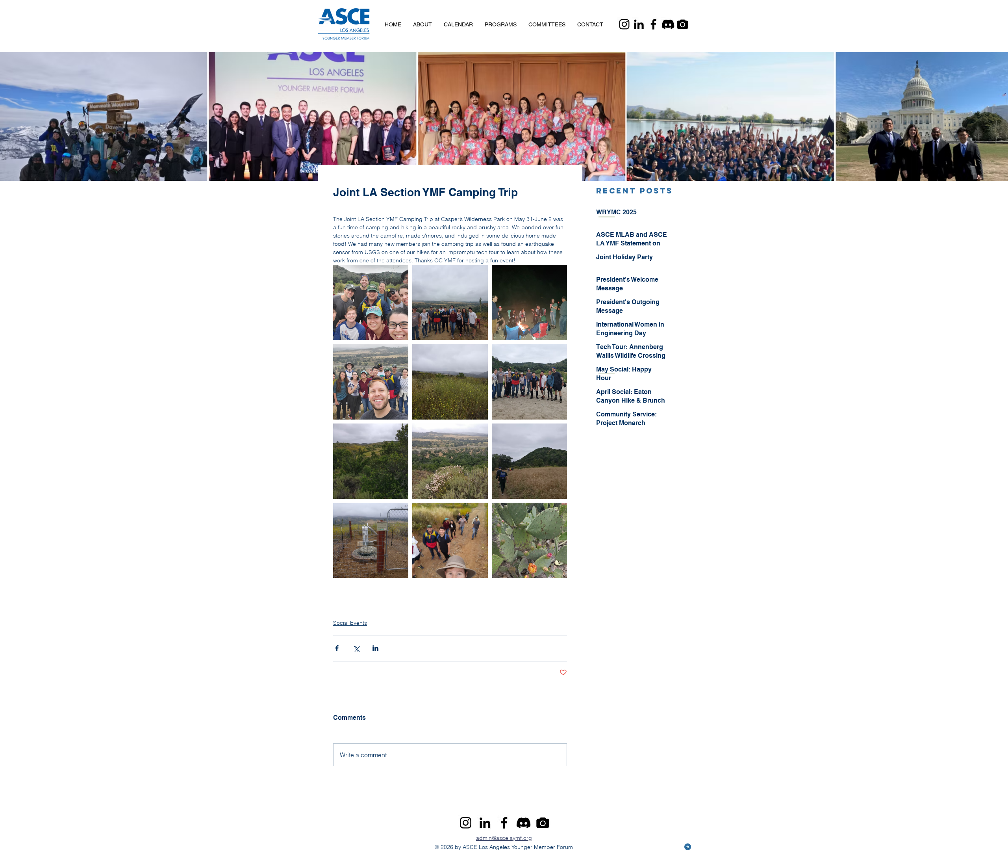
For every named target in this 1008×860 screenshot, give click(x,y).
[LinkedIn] (639, 24)
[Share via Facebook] (337, 648)
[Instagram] (624, 24)
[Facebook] (653, 24)
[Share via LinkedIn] (375, 648)
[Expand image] (370, 302)
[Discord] (668, 24)
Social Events (350, 622)
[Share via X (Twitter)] (356, 648)
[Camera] (682, 24)
